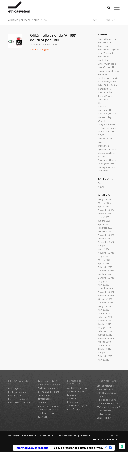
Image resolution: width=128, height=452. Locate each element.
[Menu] (115, 7)
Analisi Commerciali (108, 38)
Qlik (100, 142)
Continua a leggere (39, 49)
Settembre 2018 (106, 338)
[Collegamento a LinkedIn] (112, 435)
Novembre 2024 (106, 234)
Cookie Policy (105, 117)
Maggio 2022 (104, 281)
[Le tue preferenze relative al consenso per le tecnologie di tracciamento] (122, 446)
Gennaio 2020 (105, 320)
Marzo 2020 (104, 313)
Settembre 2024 (106, 242)
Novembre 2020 (106, 302)
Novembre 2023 (106, 252)
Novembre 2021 (106, 291)
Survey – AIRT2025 (107, 167)
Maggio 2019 (104, 327)
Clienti (101, 103)
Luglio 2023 (103, 256)
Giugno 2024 (104, 245)
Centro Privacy (105, 95)
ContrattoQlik (105, 110)
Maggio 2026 (104, 202)
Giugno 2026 (104, 199)
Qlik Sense (103, 145)
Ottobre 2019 (104, 324)
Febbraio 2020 (105, 316)
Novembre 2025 (106, 209)
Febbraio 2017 (105, 356)
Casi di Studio (105, 92)
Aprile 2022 (103, 284)
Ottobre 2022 (104, 274)
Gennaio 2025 (105, 231)
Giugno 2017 (104, 352)
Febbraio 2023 (105, 267)
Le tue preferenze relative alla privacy (78, 447)
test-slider (103, 170)
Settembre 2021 (106, 295)
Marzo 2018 (104, 345)
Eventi (49, 44)
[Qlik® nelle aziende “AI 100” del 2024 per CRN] (15, 41)
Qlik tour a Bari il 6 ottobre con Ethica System (107, 153)
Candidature (104, 88)
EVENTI (101, 120)
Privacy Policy (105, 138)
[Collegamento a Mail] (117, 435)
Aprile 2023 (103, 263)
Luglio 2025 (103, 217)
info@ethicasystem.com (115, 403)
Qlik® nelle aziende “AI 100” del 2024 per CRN (53, 37)
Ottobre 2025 (104, 213)
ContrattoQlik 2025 (107, 113)
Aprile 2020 (103, 309)
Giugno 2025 (104, 220)
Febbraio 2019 (105, 331)
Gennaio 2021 (105, 299)
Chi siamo (103, 99)
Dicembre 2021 (105, 288)
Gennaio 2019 (105, 334)
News (55, 44)
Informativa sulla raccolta (32, 447)
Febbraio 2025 (105, 227)
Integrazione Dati (107, 124)
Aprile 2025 (103, 224)
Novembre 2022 (106, 270)
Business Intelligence (109, 70)
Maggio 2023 (104, 259)
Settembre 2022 (106, 277)
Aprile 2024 (103, 249)
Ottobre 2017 (104, 348)
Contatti (102, 106)
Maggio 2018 (104, 341)
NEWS (101, 135)
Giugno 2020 (104, 306)
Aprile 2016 (103, 359)
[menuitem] (107, 7)
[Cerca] (107, 7)
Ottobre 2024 (104, 238)
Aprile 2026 (103, 206)
